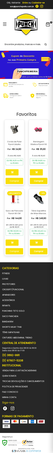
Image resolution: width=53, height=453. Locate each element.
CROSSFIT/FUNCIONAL (13, 289)
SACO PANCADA (10, 316)
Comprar (14, 180)
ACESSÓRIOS (8, 300)
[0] (48, 24)
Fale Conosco (10, 391)
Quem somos (9, 375)
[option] (13, 85)
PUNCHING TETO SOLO (13, 310)
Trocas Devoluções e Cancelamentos (23, 381)
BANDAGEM (7, 321)
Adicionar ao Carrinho (12, 172)
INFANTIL (6, 305)
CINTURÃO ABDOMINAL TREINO (17, 337)
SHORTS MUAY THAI (11, 326)
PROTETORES (8, 284)
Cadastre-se (38, 2)
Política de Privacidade (15, 386)
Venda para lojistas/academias (19, 370)
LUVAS (5, 278)
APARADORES (8, 294)
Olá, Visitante (13, 2)
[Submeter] (45, 44)
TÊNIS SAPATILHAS (11, 332)
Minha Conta (9, 397)
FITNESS (6, 273)
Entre (25, 2)
